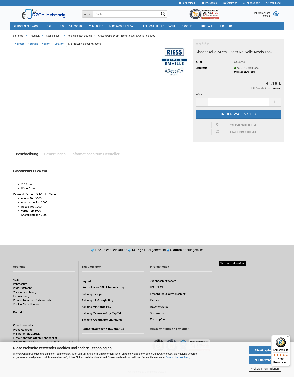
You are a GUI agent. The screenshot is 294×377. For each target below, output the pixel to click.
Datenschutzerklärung (177, 357)
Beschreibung (27, 154)
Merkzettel (275, 3)
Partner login (188, 3)
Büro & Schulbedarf (122, 26)
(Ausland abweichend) (245, 72)
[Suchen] (163, 14)
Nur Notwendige (265, 360)
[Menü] (287, 337)
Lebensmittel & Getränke (159, 26)
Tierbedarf (225, 26)
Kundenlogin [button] (252, 3)
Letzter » (60, 43)
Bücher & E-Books (70, 26)
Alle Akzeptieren (265, 350)
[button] (230, 3)
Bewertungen (55, 154)
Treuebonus (210, 3)
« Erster (19, 43)
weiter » (46, 43)
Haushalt (206, 26)
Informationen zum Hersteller (96, 154)
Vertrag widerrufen (232, 263)
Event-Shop (95, 26)
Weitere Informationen (265, 368)
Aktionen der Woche (27, 26)
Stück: (199, 94)
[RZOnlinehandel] (44, 14)
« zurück (33, 43)
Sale (50, 26)
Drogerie (188, 26)
